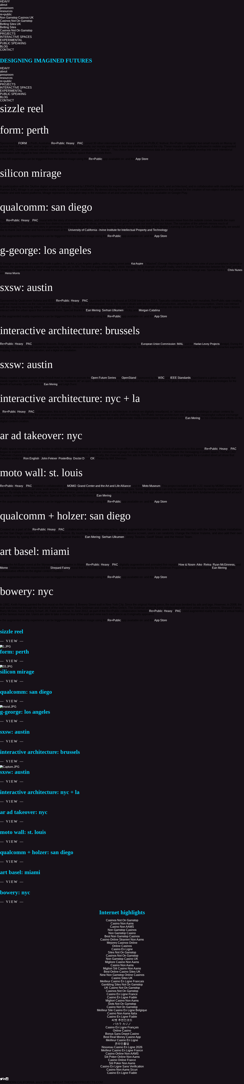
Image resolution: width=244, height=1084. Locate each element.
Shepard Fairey (60, 567)
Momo (4, 567)
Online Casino (122, 1030)
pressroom (6, 7)
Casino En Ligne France (122, 994)
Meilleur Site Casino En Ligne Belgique (122, 1010)
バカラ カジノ (122, 1023)
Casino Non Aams (122, 923)
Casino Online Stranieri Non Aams (122, 939)
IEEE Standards (180, 377)
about (3, 4)
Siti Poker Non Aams (122, 1063)
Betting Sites (8, 27)
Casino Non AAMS (122, 926)
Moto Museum (151, 485)
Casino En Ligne (122, 949)
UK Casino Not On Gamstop (122, 987)
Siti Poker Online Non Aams (122, 1056)
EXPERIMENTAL (11, 40)
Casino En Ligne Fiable (122, 997)
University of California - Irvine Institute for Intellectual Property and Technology (117, 229)
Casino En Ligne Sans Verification (122, 1066)
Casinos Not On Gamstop (16, 20)
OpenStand (129, 377)
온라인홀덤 (122, 1043)
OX (92, 458)
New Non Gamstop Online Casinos (122, 974)
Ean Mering (93, 310)
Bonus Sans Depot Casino (122, 1033)
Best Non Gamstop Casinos (122, 936)
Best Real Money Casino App (122, 1036)
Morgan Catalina (149, 310)
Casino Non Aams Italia (122, 1013)
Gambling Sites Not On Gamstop (122, 984)
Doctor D (78, 458)
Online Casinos (122, 945)
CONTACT (7, 49)
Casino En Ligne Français (122, 1027)
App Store (142, 158)
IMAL (180, 343)
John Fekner (49, 458)
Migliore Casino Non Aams (122, 962)
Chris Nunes (235, 269)
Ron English (31, 458)
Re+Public (58, 143)
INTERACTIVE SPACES (16, 36)
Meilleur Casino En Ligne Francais (122, 981)
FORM (22, 143)
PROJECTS (8, 84)
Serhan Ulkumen (112, 310)
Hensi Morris (12, 273)
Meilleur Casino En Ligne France (122, 1050)
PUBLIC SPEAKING (13, 43)
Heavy (70, 143)
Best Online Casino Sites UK (122, 971)
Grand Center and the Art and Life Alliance (104, 485)
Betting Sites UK (10, 24)
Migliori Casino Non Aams (122, 1000)
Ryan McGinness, (224, 564)
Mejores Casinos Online (122, 942)
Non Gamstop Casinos (122, 929)
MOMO (71, 485)
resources (6, 11)
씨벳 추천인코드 (122, 1020)
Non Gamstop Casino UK (122, 958)
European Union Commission (158, 343)
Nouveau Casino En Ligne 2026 (122, 1047)
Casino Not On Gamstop (122, 1007)
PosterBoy (65, 458)
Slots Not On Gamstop (122, 1003)
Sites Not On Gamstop (122, 952)
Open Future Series (103, 377)
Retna (207, 564)
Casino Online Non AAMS (122, 1053)
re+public (6, 14)
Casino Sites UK (122, 978)
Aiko (199, 564)
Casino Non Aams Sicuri (122, 1069)
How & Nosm (186, 564)
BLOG (4, 46)
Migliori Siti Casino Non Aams (122, 968)
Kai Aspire (137, 263)
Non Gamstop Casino (122, 933)
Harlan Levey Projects (207, 343)
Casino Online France (122, 1060)
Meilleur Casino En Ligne (122, 1040)
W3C (161, 377)
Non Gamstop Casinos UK (17, 17)
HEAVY (5, 68)
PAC (80, 143)
